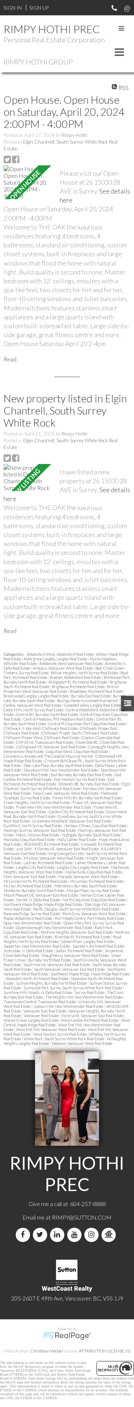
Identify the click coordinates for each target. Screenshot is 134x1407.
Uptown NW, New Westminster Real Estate (68, 1006)
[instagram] (92, 1234)
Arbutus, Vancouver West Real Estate (63, 668)
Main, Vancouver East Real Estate (30, 876)
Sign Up (39, 8)
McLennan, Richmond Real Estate (97, 881)
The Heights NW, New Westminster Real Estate (84, 997)
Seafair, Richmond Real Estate (79, 950)
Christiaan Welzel (46, 1351)
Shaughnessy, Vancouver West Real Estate (75, 955)
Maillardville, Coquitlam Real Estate (94, 872)
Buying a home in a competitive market (88, 700)
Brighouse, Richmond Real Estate (78, 686)
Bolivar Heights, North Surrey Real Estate (85, 672)
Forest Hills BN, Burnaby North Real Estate (87, 797)
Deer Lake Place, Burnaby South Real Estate (58, 765)
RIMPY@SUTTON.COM (81, 1217)
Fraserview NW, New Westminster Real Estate (54, 807)
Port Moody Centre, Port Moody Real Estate (90, 918)
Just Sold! (24, 848)
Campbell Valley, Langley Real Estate (92, 705)
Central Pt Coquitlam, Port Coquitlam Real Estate (87, 723)
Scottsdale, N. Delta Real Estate (29, 950)
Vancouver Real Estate (41, 1015)
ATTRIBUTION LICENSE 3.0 (104, 1351)
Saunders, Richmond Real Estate (99, 946)
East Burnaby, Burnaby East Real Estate (82, 774)
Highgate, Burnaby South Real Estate (91, 835)
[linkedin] (58, 1234)
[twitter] (41, 1234)
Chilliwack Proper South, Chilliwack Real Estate (80, 733)
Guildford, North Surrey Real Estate (33, 825)
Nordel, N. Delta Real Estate (38, 899)
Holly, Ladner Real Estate (77, 839)
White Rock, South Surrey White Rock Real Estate (64, 1038)
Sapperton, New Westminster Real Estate (37, 946)
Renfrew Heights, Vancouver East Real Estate (77, 932)
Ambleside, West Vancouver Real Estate (71, 663)
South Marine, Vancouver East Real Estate (57, 964)
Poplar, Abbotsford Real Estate (28, 918)
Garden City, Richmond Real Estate (77, 811)
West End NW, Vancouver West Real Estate (51, 1029)
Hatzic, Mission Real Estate (38, 835)
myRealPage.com (67, 1336)
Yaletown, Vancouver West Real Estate (81, 1043)
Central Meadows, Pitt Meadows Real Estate (59, 719)
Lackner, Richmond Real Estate (48, 862)
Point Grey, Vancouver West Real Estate (94, 913)
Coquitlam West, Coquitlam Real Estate (77, 751)
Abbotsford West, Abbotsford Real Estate (60, 654)
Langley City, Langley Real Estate (83, 867)
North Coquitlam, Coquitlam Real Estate (94, 899)
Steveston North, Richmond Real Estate (37, 978)
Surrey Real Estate (90, 992)
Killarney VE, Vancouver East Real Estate (67, 848)
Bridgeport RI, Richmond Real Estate (78, 682)
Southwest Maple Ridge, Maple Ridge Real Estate (90, 974)
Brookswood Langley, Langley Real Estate (36, 696)
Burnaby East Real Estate (91, 696)
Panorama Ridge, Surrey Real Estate (32, 913)
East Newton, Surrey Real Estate (80, 779)
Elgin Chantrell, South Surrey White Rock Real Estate (67, 786)
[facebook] (24, 1234)
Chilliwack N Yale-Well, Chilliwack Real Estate (41, 728)
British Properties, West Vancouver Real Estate (61, 689)
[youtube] (75, 1234)
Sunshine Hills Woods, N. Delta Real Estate (38, 992)
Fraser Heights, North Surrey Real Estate (37, 802)
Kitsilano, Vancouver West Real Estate (54, 858)
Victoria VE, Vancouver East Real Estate (92, 1015)
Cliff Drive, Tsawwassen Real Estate (45, 742)
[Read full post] (29, 182)
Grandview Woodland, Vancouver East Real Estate (72, 821)
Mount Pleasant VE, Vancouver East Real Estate (41, 895)
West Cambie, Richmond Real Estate (90, 1020)
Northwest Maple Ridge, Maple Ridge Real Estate (43, 904)
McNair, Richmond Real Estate (28, 885)
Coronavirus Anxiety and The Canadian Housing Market (49, 756)
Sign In (13, 8)
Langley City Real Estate (35, 867)
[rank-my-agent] (110, 1234)
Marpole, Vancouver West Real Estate (88, 876)
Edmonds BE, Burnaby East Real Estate (89, 784)
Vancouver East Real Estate (45, 1011)
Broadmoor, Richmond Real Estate (97, 691)
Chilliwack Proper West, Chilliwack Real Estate (42, 737)
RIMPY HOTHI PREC (52, 28)
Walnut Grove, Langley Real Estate (31, 1020)
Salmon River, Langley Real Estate (88, 941)
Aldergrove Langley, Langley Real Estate (56, 658)
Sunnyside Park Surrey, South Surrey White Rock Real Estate (73, 987)
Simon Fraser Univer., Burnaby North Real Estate (62, 957)
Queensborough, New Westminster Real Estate (54, 927)
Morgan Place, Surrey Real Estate (93, 890)
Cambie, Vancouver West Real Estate (33, 705)
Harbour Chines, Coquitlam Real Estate (95, 825)
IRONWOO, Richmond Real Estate (51, 844)
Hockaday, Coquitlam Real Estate (29, 839)
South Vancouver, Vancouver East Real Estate (69, 969)
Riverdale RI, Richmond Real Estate (83, 936)
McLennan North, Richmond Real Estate (36, 881)
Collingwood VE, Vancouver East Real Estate (51, 746)
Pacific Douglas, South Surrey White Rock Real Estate (76, 909)
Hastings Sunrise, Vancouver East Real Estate (40, 830)
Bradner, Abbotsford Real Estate (76, 677)
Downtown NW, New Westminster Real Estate (61, 770)
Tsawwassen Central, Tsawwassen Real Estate (40, 1001)
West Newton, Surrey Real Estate (60, 1034)
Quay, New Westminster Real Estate (33, 923)
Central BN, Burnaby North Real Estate (47, 714)
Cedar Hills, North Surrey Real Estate (34, 709)
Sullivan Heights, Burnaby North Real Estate (52, 983)
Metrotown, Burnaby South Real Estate (85, 885)
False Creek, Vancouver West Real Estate (66, 793)
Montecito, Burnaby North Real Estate (34, 890)
